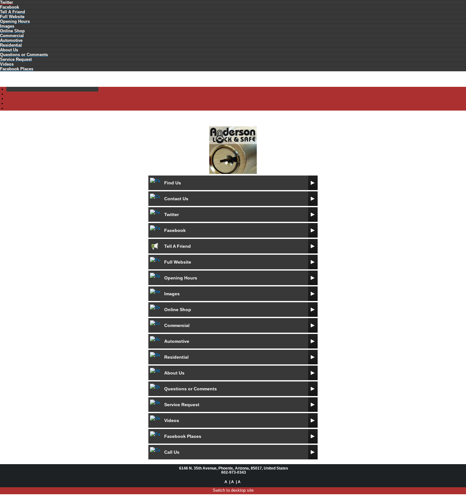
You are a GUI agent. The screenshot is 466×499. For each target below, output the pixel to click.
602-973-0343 (233, 472)
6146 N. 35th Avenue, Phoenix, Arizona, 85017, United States (233, 468)
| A (231, 482)
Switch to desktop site (233, 490)
